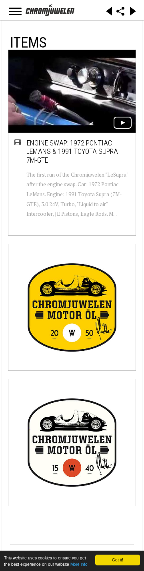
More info (79, 564)
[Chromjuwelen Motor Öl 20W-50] (72, 307)
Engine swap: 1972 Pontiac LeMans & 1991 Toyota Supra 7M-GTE (72, 151)
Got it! (117, 560)
